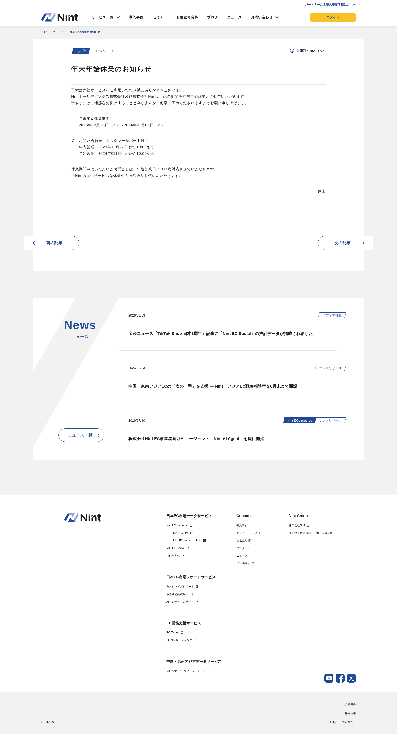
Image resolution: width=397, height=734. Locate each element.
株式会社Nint (297, 525)
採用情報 (350, 713)
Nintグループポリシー (342, 722)
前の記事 (54, 242)
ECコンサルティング (179, 640)
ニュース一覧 (80, 435)
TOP (44, 32)
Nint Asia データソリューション (186, 671)
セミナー (160, 17)
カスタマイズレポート (180, 586)
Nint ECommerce (177, 525)
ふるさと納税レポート (180, 594)
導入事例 (136, 17)
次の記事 (342, 242)
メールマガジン (246, 563)
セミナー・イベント (248, 533)
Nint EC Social (175, 548)
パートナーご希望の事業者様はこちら (330, 4)
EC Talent (172, 632)
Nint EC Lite (180, 533)
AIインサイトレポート (180, 601)
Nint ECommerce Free (187, 540)
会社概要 (350, 704)
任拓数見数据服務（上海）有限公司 (311, 533)
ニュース (234, 17)
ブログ (212, 17)
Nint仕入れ (173, 555)
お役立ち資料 (187, 17)
